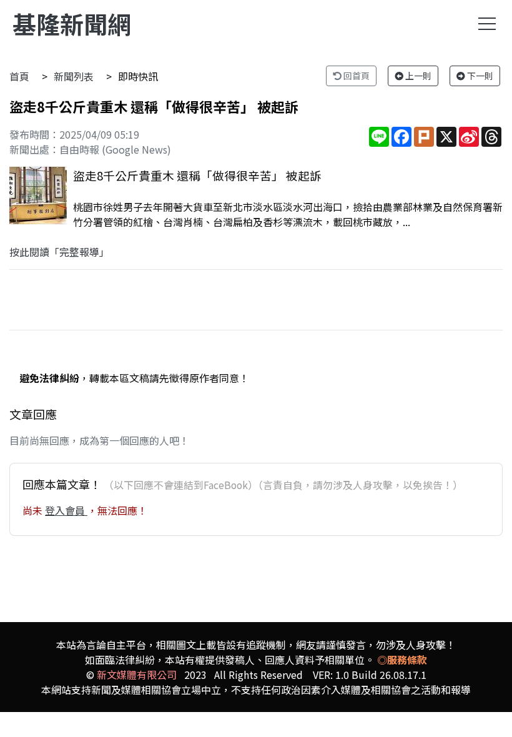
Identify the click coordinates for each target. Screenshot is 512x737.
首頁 (19, 76)
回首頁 (356, 75)
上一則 (417, 75)
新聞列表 (74, 76)
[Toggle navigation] (487, 23)
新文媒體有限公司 (137, 674)
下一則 (479, 75)
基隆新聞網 (71, 23)
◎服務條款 (402, 659)
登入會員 (66, 510)
